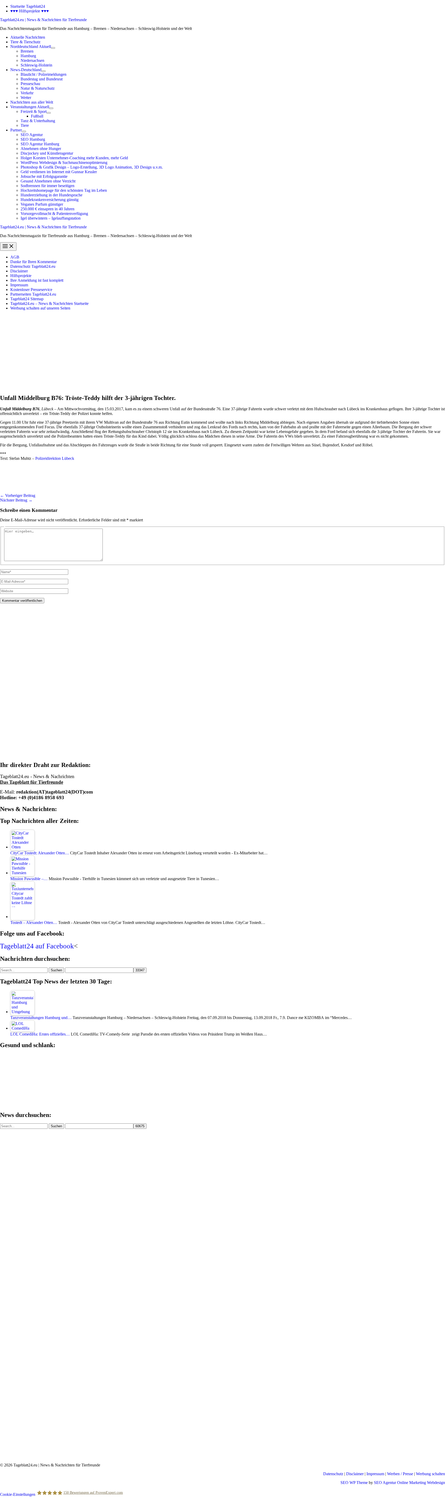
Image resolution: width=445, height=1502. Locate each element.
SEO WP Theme (354, 1482)
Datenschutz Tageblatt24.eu (32, 266)
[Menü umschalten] (53, 48)
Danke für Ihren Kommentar (33, 262)
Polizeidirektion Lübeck (54, 458)
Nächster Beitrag (16, 500)
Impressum (19, 285)
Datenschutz (333, 1474)
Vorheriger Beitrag (17, 495)
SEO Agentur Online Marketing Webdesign (409, 1482)
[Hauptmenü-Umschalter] (8, 246)
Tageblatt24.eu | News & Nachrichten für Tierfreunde (43, 20)
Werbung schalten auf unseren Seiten (40, 308)
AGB (14, 257)
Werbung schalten (430, 1474)
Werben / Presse (400, 1474)
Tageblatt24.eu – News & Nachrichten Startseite (49, 303)
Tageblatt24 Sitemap (27, 299)
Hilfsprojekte (20, 275)
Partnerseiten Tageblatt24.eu (33, 294)
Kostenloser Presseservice (31, 289)
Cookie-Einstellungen (17, 1494)
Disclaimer (19, 271)
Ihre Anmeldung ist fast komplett (36, 280)
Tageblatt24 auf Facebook (37, 946)
